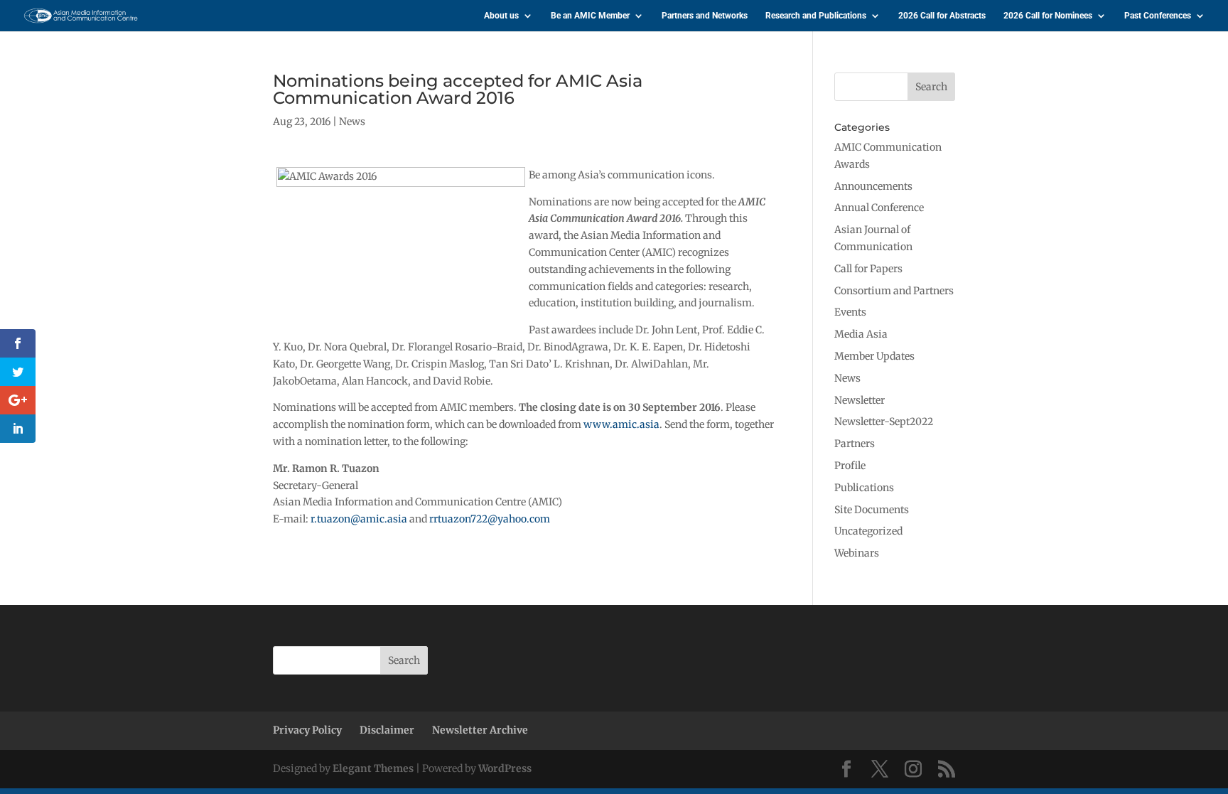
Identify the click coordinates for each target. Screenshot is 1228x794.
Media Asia (861, 334)
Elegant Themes (373, 768)
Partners (854, 443)
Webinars (856, 553)
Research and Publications (815, 16)
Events (850, 312)
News (352, 121)
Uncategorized (868, 531)
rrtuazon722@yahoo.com (489, 519)
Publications (864, 487)
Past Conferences (1157, 16)
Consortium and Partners (894, 290)
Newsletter (859, 400)
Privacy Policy (307, 730)
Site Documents (871, 509)
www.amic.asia (621, 424)
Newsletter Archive (480, 730)
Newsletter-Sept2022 (883, 421)
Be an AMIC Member (590, 16)
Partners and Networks (705, 16)
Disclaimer (387, 730)
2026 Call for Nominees (1047, 16)
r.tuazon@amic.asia (359, 519)
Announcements (873, 186)
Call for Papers (868, 268)
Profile (850, 465)
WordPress (505, 768)
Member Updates (874, 356)
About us (501, 16)
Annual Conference (879, 207)
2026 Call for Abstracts (942, 16)
